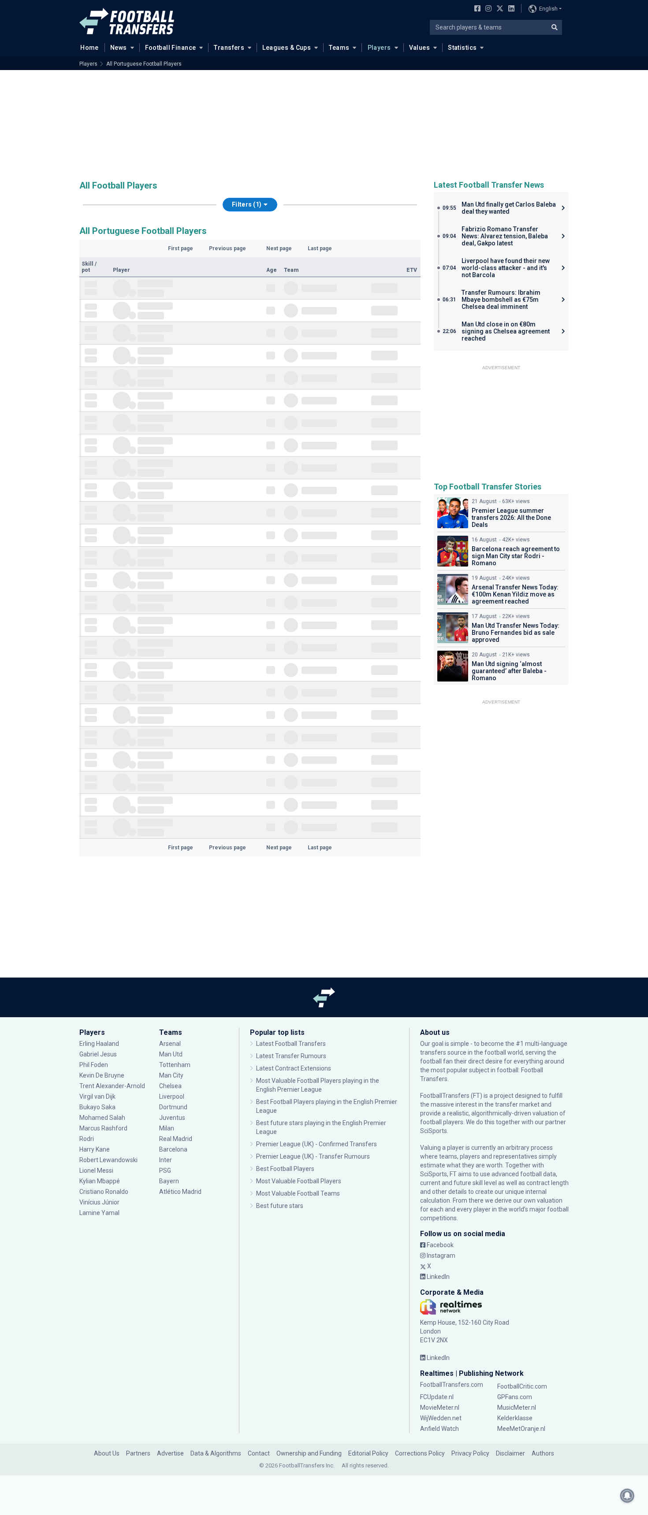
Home (89, 47)
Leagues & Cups (286, 47)
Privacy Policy (470, 1453)
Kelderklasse (515, 1418)
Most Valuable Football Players (298, 1181)
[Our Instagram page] (487, 9)
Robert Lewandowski (108, 1159)
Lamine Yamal (99, 1212)
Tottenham (174, 1064)
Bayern (169, 1181)
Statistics (462, 47)
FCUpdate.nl (437, 1396)
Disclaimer (510, 1453)
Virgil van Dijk (98, 1096)
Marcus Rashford (103, 1128)
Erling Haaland (99, 1043)
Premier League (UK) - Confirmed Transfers (316, 1144)
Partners (138, 1453)
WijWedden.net (441, 1418)
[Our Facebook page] (475, 9)
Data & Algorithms (215, 1453)
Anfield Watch (439, 1428)
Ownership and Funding (309, 1453)
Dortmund (173, 1107)
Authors (543, 1453)
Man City (171, 1075)
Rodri (86, 1138)
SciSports (433, 1130)
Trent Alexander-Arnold (112, 1085)
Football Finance (170, 47)
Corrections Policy (420, 1453)
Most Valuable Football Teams (298, 1193)
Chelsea (170, 1085)
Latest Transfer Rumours (291, 1055)
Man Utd (170, 1054)
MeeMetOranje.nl (521, 1428)
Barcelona (173, 1149)
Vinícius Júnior (99, 1202)
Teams (339, 47)
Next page (279, 248)
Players (379, 47)
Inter (165, 1159)
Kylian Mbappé (100, 1181)
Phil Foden (93, 1064)
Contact (259, 1453)
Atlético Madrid (180, 1191)
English (548, 8)
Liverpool (171, 1096)
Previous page (227, 248)
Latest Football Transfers (291, 1043)
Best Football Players (285, 1168)
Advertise (170, 1453)
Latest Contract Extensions (293, 1068)
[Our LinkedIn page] (509, 9)
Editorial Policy (368, 1453)
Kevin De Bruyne (101, 1075)
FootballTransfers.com (451, 1384)
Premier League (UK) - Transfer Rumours (313, 1156)
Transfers (229, 47)
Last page (320, 248)
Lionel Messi (97, 1170)
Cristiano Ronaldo (103, 1191)
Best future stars (279, 1205)
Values (419, 47)
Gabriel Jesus (98, 1054)
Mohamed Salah (102, 1117)
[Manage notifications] (627, 1496)
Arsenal (170, 1043)
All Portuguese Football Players (144, 64)
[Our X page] (499, 9)
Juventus (172, 1117)
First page (180, 248)
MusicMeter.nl (516, 1407)
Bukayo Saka (97, 1107)
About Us (106, 1453)
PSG (165, 1170)
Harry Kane (95, 1149)
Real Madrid (175, 1138)
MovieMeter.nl (439, 1407)
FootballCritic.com (522, 1386)
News (118, 47)
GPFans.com (514, 1396)
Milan (166, 1128)
